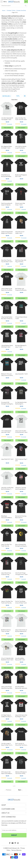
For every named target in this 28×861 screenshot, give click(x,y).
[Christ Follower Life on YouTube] (12, 843)
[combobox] (14, 5)
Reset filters (14, 99)
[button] (25, 96)
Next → (20, 790)
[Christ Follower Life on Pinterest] (15, 843)
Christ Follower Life (13, 848)
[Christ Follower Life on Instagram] (18, 843)
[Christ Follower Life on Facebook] (10, 843)
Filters (18, 96)
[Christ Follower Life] (14, 1)
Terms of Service (16, 850)
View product (7, 127)
